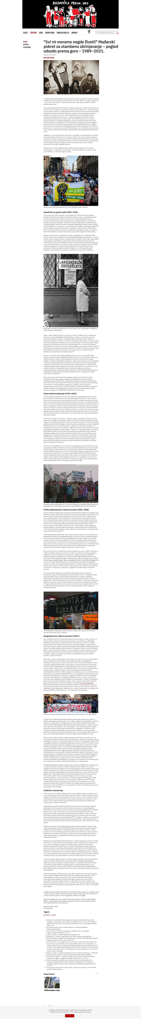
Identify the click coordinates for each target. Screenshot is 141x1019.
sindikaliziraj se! (63, 32)
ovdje (83, 895)
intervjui (26, 44)
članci (25, 42)
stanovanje (47, 915)
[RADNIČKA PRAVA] (70, 14)
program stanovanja (87, 683)
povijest (53, 915)
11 (73, 816)
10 (89, 779)
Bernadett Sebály (49, 57)
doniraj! (74, 32)
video (41, 32)
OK (70, 1016)
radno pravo (49, 32)
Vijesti (25, 32)
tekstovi (33, 32)
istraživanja (27, 47)
